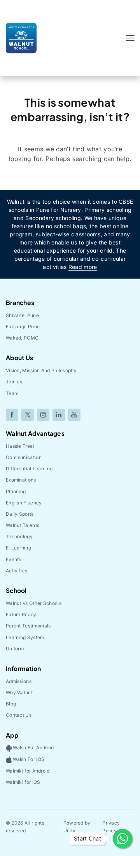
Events (13, 559)
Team (12, 393)
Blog (11, 703)
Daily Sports (20, 513)
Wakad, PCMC (22, 337)
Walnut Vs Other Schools (33, 603)
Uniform (15, 648)
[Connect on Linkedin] (58, 415)
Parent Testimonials (28, 625)
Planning (16, 491)
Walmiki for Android (28, 770)
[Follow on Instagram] (43, 415)
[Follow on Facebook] (12, 415)
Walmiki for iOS (23, 782)
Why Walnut (19, 692)
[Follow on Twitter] (27, 415)
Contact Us (19, 714)
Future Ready (21, 614)
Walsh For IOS (28, 759)
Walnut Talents (22, 525)
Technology (19, 536)
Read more (82, 266)
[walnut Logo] (21, 38)
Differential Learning (29, 468)
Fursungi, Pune (23, 326)
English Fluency (24, 502)
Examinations (21, 479)
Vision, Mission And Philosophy (41, 370)
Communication (24, 457)
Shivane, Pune (22, 315)
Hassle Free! (20, 446)
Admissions (19, 681)
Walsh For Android (33, 748)
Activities (16, 570)
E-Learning (18, 547)
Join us (14, 381)
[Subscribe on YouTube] (74, 415)
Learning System (25, 637)
